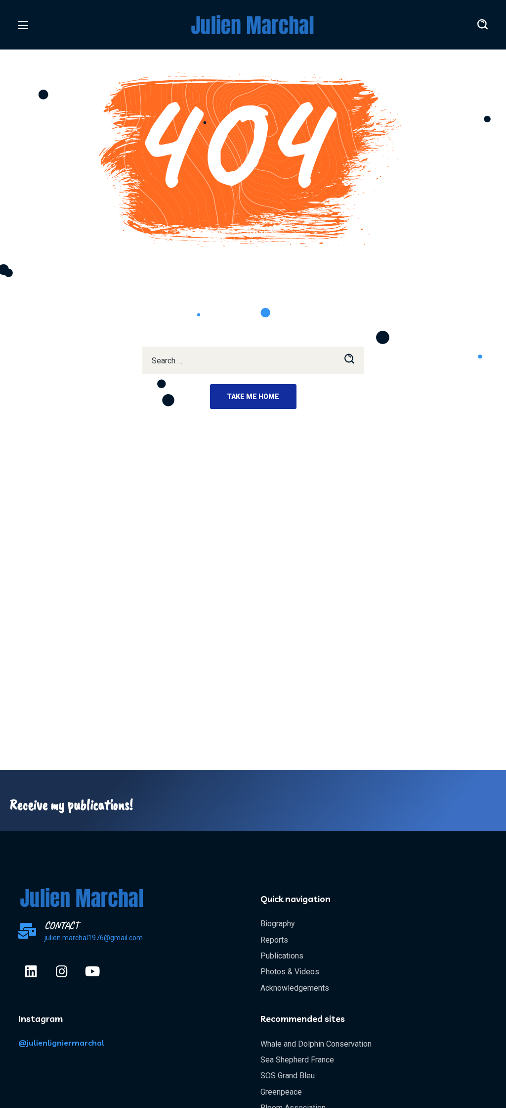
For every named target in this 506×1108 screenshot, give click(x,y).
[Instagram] (62, 971)
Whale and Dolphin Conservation (316, 1044)
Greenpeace (281, 1092)
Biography (277, 923)
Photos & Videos (289, 971)
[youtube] (92, 971)
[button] (482, 25)
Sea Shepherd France (297, 1059)
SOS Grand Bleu (287, 1075)
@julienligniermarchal (61, 1043)
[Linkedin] (31, 971)
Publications (281, 955)
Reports (274, 940)
